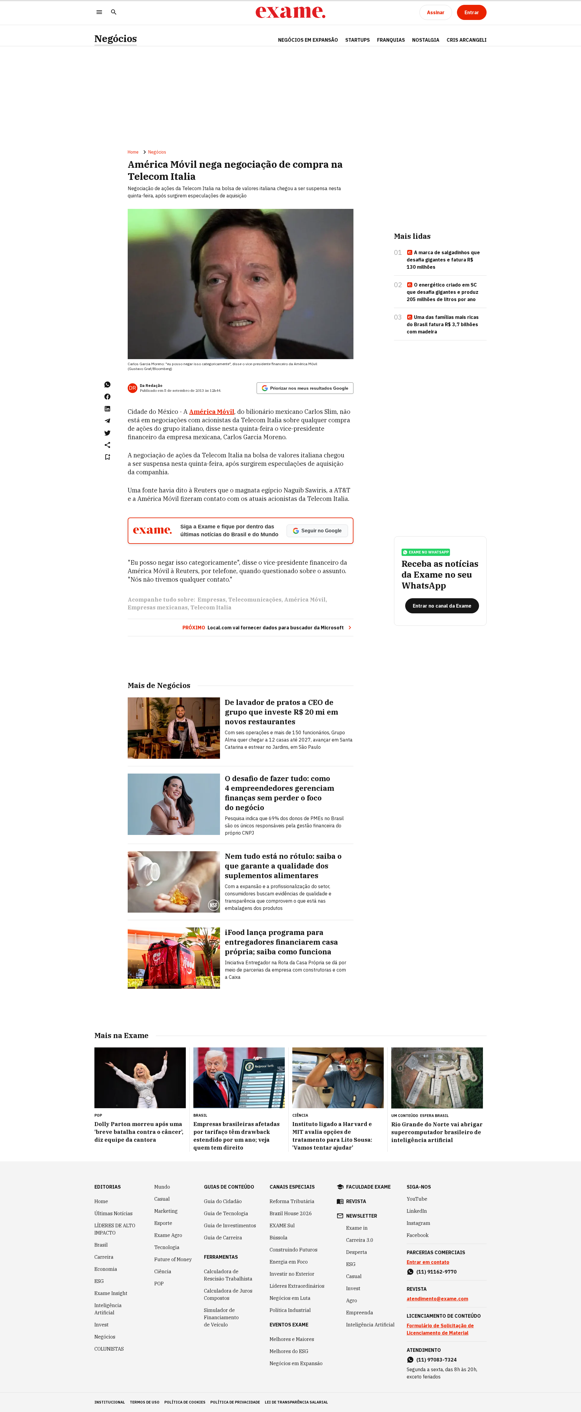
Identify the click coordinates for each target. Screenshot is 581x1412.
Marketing (166, 1211)
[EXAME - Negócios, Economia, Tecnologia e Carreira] (290, 12)
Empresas (211, 599)
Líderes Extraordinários (297, 1286)
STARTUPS (357, 40)
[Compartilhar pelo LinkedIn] (107, 408)
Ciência (162, 1271)
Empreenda (359, 1313)
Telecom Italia (210, 607)
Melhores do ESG (289, 1351)
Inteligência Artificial (108, 1309)
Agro (351, 1300)
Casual (162, 1199)
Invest (101, 1325)
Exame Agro (168, 1235)
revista (356, 1201)
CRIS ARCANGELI (467, 40)
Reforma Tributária (292, 1201)
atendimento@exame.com (437, 1299)
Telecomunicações (254, 599)
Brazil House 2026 (291, 1213)
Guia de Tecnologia (226, 1213)
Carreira (103, 1257)
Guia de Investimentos (230, 1225)
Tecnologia (166, 1247)
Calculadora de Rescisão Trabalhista (228, 1275)
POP (159, 1284)
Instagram (418, 1223)
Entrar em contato (428, 1262)
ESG (99, 1281)
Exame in (357, 1228)
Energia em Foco (289, 1262)
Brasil (101, 1245)
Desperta (356, 1252)
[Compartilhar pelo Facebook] (107, 396)
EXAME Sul (282, 1225)
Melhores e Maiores (292, 1339)
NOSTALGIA (425, 40)
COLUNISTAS (109, 1349)
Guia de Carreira (223, 1238)
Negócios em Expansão (296, 1363)
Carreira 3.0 (359, 1240)
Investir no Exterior (292, 1274)
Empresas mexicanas (158, 607)
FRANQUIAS (391, 40)
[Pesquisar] (114, 12)
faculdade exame (368, 1187)
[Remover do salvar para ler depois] (107, 457)
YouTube (417, 1199)
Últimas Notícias (113, 1213)
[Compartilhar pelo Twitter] (107, 433)
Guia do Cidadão (223, 1201)
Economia (105, 1269)
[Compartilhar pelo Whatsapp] (107, 384)
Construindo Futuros (293, 1250)
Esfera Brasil (434, 1115)
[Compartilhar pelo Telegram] (107, 420)
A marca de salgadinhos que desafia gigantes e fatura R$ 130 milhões (443, 259)
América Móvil (211, 411)
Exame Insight (110, 1293)
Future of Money (173, 1259)
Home (133, 152)
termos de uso (144, 1402)
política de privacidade (235, 1402)
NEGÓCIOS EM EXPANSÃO (308, 40)
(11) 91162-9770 (436, 1272)
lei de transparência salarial (296, 1402)
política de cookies (184, 1402)
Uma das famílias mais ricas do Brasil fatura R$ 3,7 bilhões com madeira (443, 324)
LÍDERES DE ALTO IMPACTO (114, 1229)
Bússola (278, 1238)
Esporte (163, 1223)
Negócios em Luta (290, 1298)
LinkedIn (417, 1211)
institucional (109, 1402)
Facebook (417, 1235)
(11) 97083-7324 (436, 1360)
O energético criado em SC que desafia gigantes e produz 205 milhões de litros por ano (442, 292)
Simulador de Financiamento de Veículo (221, 1317)
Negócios (115, 38)
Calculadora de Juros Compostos (228, 1294)
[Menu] (99, 12)
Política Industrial (290, 1310)
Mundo (162, 1187)
